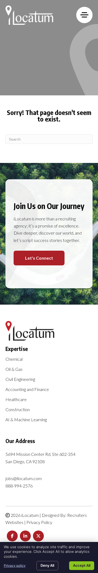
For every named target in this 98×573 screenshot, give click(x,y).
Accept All (81, 565)
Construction (17, 409)
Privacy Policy (39, 522)
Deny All (47, 565)
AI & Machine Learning (26, 419)
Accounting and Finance (27, 389)
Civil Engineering (20, 379)
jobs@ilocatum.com (23, 478)
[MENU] (84, 15)
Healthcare (16, 399)
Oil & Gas (14, 369)
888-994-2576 (19, 485)
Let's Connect (39, 257)
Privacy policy (15, 565)
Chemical (14, 359)
